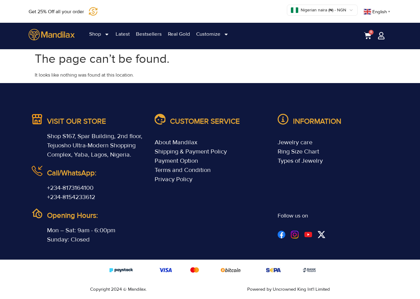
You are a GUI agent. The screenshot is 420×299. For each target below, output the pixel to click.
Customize (208, 34)
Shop (95, 34)
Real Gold (179, 34)
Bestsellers (149, 34)
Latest (123, 34)
